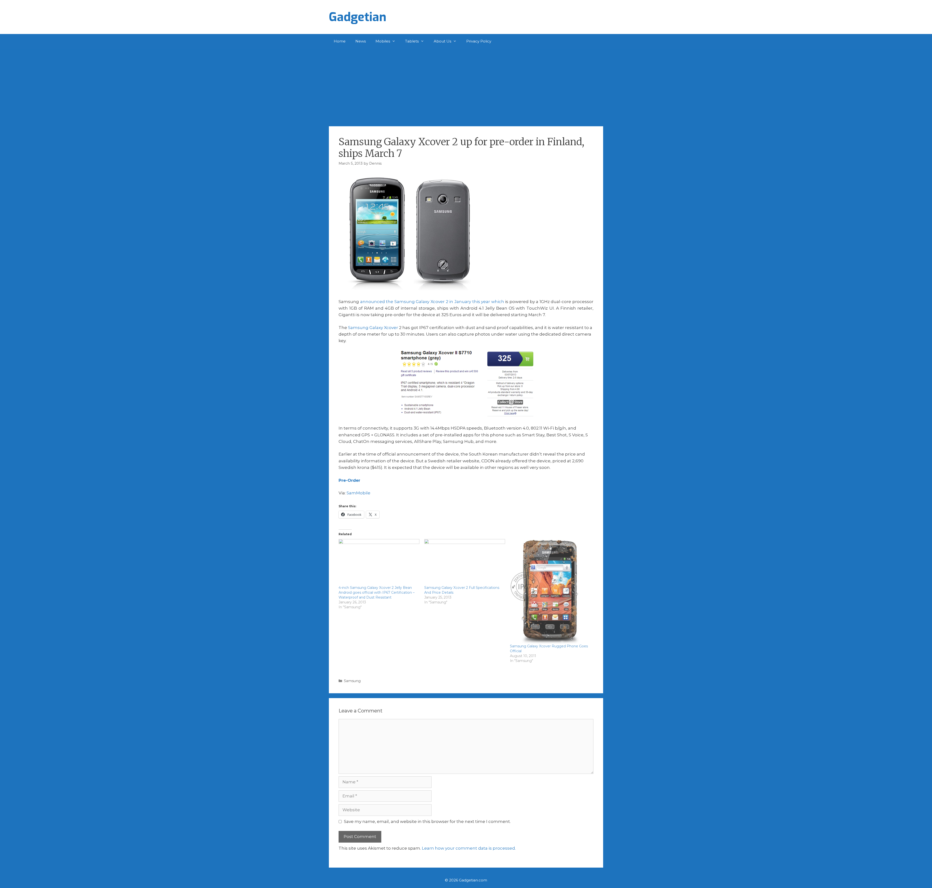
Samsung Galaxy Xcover (373, 327)
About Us (442, 41)
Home (340, 41)
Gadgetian (357, 17)
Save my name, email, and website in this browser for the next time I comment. (427, 821)
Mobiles (382, 41)
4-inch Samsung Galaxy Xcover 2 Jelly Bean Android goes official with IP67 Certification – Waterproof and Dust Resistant (377, 592)
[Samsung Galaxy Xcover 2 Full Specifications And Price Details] (464, 562)
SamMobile (358, 493)
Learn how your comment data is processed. (469, 848)
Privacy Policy (478, 41)
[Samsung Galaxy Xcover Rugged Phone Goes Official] (550, 591)
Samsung (352, 681)
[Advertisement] (466, 85)
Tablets (412, 41)
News (360, 41)
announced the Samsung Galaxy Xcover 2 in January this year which (432, 301)
